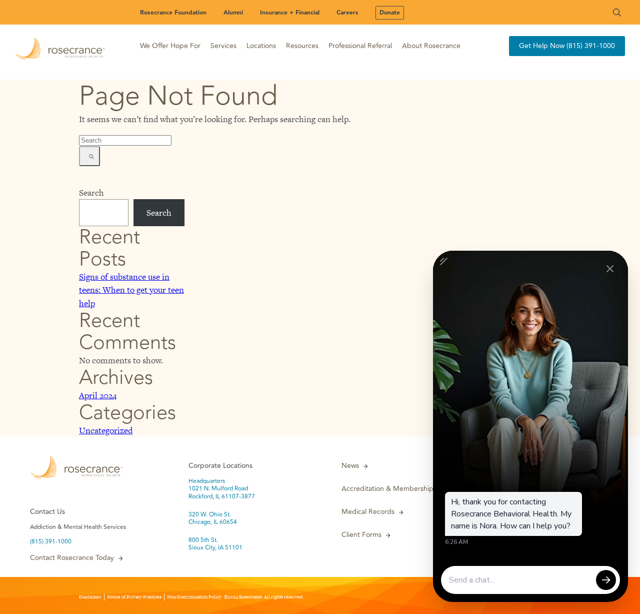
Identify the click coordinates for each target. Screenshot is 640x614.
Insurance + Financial (290, 13)
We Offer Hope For (170, 46)
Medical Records (368, 512)
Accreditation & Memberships (389, 489)
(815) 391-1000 (51, 542)
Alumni (233, 13)
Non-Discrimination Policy (194, 596)
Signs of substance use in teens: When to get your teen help (131, 290)
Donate (390, 13)
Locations (261, 46)
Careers (347, 13)
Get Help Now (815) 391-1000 (567, 46)
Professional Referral (360, 46)
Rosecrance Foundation (173, 13)
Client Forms (362, 535)
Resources (302, 46)
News (350, 466)
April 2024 (97, 395)
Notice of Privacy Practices (134, 596)
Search (91, 193)
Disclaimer (90, 596)
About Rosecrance (431, 46)
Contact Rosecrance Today (72, 558)
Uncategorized (105, 430)
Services (223, 46)
